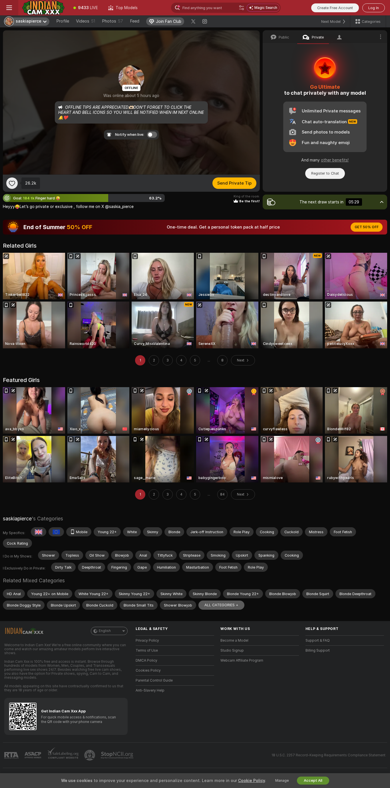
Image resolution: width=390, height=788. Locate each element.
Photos (112, 21)
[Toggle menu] (9, 7)
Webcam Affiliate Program (241, 660)
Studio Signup (232, 650)
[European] (56, 531)
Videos (85, 21)
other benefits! (335, 160)
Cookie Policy (251, 780)
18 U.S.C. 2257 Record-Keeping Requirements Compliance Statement (328, 755)
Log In (373, 8)
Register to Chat (325, 173)
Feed (134, 21)
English (105, 631)
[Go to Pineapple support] (90, 755)
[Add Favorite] (12, 183)
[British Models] (38, 531)
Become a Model (234, 640)
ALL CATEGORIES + (221, 605)
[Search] (242, 8)
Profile (62, 21)
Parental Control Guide (154, 680)
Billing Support (317, 650)
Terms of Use (147, 650)
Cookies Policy (148, 670)
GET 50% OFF (367, 227)
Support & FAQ (317, 640)
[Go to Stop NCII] (117, 755)
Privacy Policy (147, 640)
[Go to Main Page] (43, 7)
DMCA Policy (146, 660)
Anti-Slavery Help (150, 690)
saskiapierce (17, 519)
